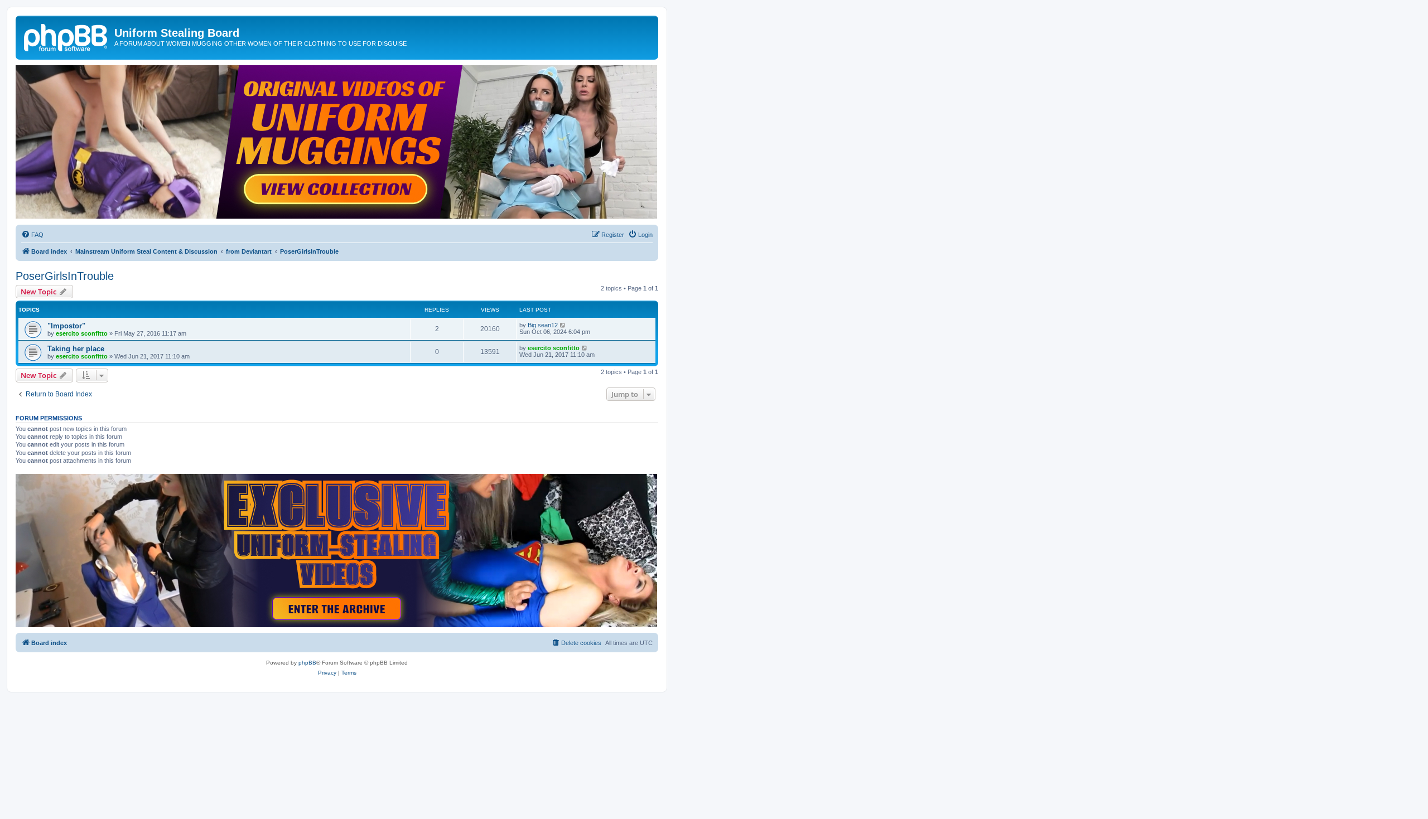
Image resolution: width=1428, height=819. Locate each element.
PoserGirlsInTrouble (65, 276)
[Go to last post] (563, 325)
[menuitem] (32, 234)
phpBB (307, 663)
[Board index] (66, 36)
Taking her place (75, 349)
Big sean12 (543, 325)
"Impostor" (66, 326)
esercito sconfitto (82, 333)
